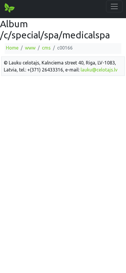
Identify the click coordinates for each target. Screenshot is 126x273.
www (30, 47)
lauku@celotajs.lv (99, 69)
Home (12, 47)
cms (46, 47)
